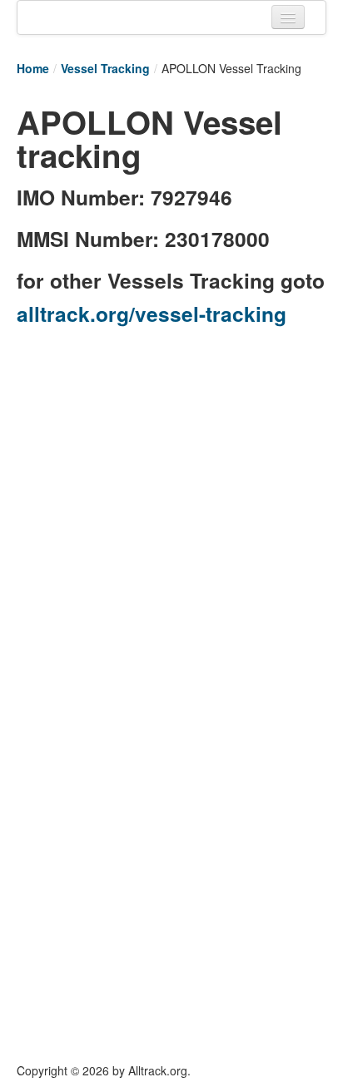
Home (33, 68)
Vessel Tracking (105, 68)
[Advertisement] (171, 509)
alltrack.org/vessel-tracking (151, 314)
